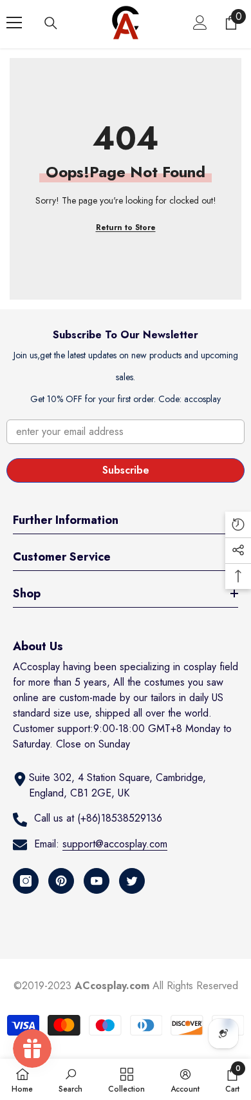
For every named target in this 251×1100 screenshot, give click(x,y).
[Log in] (200, 22)
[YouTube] (96, 881)
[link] (70, 1079)
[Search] (51, 23)
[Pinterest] (61, 881)
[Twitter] (132, 881)
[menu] (14, 22)
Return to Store (126, 227)
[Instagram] (26, 881)
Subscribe (125, 470)
